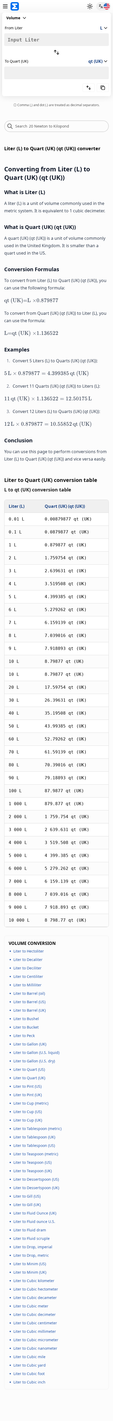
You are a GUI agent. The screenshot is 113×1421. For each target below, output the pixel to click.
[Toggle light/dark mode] (90, 6)
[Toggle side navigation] (5, 6)
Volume (13, 17)
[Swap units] (56, 52)
